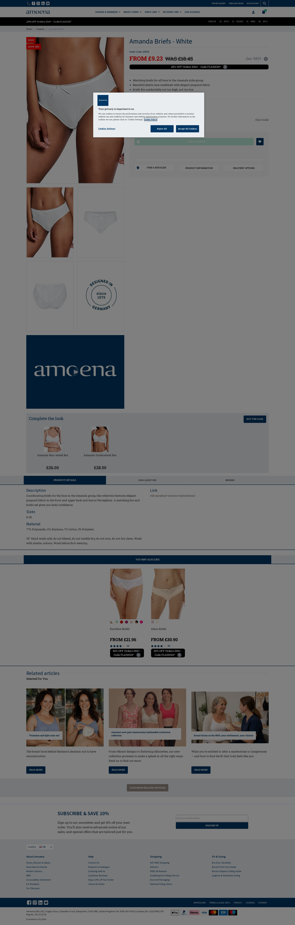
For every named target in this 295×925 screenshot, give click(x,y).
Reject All (162, 128)
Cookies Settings (106, 128)
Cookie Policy (150, 119)
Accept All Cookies (187, 128)
